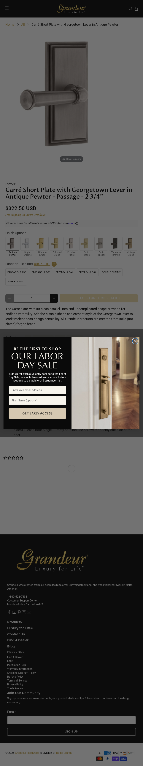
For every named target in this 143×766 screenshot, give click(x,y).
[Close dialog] (135, 341)
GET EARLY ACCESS (37, 413)
